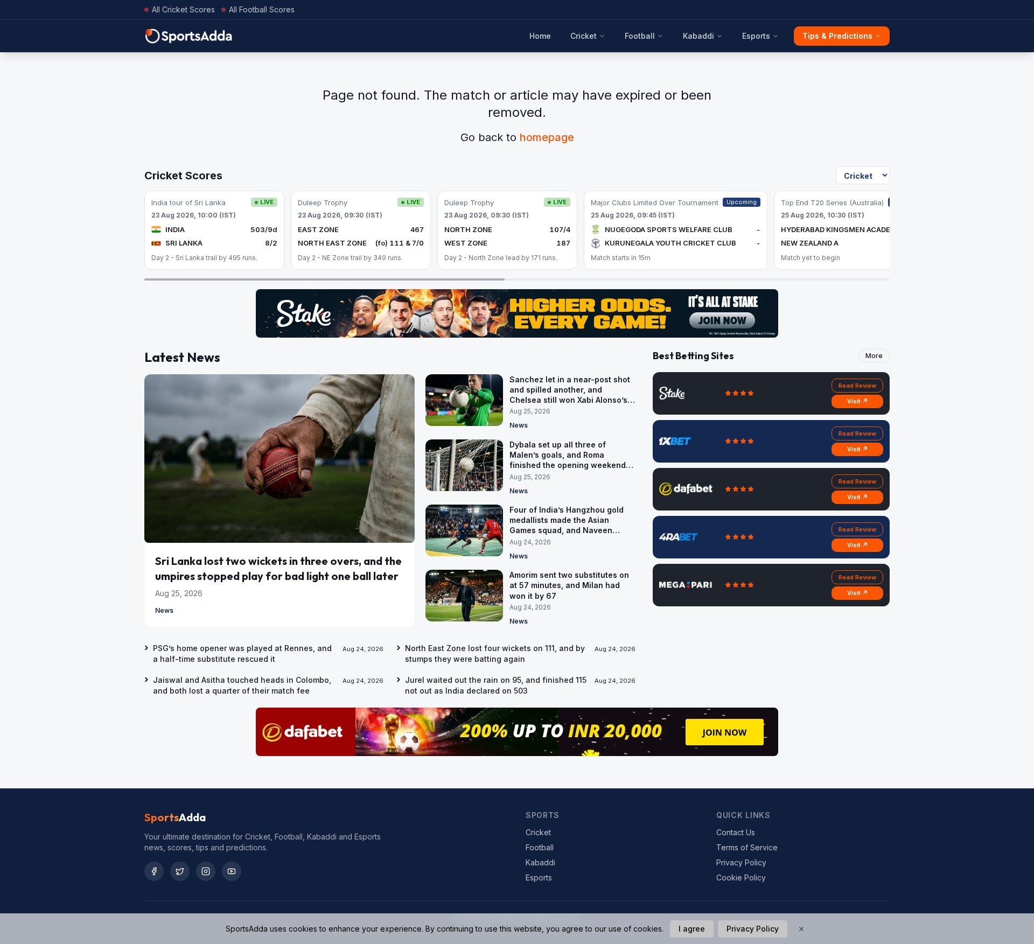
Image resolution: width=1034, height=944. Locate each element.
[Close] (801, 928)
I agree (692, 928)
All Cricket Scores (183, 9)
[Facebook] (154, 871)
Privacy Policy (741, 862)
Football (640, 35)
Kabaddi (698, 35)
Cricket (583, 35)
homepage (547, 137)
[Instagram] (205, 871)
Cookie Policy (741, 877)
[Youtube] (231, 871)
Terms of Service (747, 847)
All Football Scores (262, 9)
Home (540, 35)
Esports (756, 35)
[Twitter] (180, 871)
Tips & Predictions (837, 35)
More (874, 356)
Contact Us (735, 832)
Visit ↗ (857, 401)
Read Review (857, 385)
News (164, 610)
